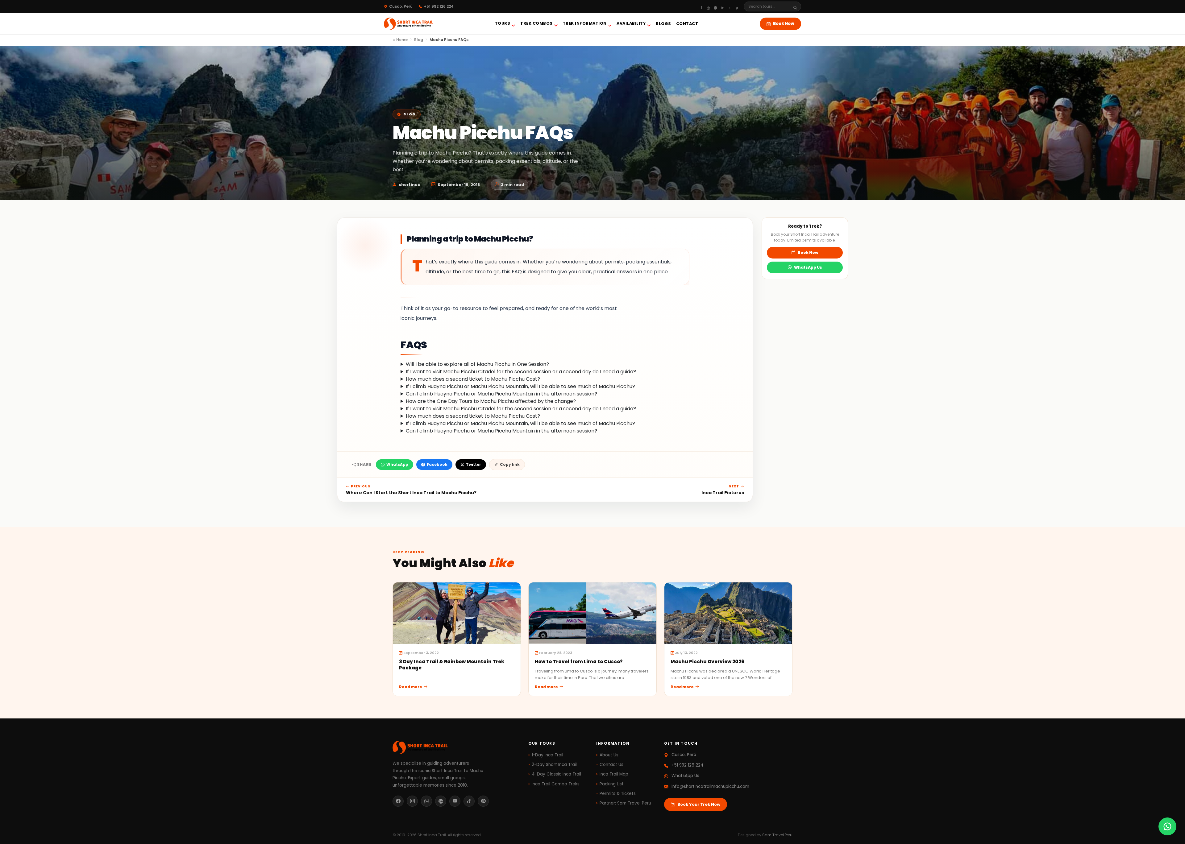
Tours (502, 23)
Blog (418, 39)
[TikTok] (469, 801)
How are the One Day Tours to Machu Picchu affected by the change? (491, 401)
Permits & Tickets (618, 793)
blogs (663, 23)
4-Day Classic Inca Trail (556, 774)
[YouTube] (454, 801)
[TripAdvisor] (440, 801)
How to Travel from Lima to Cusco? (579, 661)
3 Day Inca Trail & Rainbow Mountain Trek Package (451, 664)
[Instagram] (708, 6)
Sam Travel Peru (777, 835)
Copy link (510, 464)
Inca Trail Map (614, 774)
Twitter (473, 464)
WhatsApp (397, 464)
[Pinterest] (737, 6)
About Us (609, 755)
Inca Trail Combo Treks (556, 784)
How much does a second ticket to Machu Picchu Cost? (473, 379)
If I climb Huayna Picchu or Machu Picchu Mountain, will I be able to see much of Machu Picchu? (520, 386)
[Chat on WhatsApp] (1167, 826)
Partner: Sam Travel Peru (625, 803)
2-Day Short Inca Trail (554, 764)
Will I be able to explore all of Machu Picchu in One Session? (477, 364)
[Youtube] (723, 6)
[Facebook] (701, 6)
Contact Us (611, 764)
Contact (687, 23)
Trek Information (585, 23)
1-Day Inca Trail (547, 755)
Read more (410, 686)
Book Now (783, 24)
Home (401, 39)
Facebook (437, 464)
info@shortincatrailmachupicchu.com (710, 786)
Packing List (612, 784)
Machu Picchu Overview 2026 (707, 661)
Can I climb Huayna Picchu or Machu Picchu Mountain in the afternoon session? (501, 393)
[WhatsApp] (715, 6)
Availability (631, 23)
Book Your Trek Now (698, 804)
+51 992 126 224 (688, 765)
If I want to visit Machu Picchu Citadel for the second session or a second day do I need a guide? (521, 371)
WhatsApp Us (808, 267)
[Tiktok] (730, 6)
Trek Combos (536, 23)
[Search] (797, 6)
